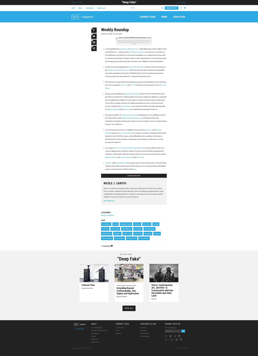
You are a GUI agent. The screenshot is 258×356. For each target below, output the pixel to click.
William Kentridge (128, 118)
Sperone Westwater (132, 94)
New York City (127, 233)
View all (129, 308)
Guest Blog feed (145, 336)
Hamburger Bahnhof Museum (118, 70)
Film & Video (146, 224)
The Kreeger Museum (129, 115)
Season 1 (133, 49)
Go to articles (109, 201)
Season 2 (141, 67)
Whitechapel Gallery (136, 148)
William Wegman (113, 109)
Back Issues (101, 8)
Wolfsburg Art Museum (137, 52)
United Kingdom (119, 238)
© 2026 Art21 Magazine (77, 348)
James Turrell (124, 49)
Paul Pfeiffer (132, 67)
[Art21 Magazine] (82, 14)
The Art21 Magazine (97, 327)
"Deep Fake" (129, 2)
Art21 (73, 8)
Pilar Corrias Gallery (125, 133)
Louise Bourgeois (126, 157)
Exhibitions (137, 224)
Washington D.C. (131, 238)
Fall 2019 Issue (126, 254)
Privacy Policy (179, 348)
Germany (155, 224)
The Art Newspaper (121, 148)
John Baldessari (121, 163)
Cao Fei (133, 85)
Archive (93, 336)
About (80, 8)
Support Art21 (171, 8)
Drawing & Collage (126, 224)
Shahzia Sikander (107, 238)
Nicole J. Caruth (115, 183)
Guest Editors (95, 333)
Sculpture (157, 233)
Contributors (90, 8)
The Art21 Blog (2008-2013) (99, 330)
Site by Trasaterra (87, 348)
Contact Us (94, 339)
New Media (117, 233)
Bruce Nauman (125, 106)
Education (179, 17)
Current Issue (148, 17)
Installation (105, 229)
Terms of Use (186, 348)
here (134, 169)
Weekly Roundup (107, 215)
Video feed (143, 330)
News (164, 17)
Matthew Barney (111, 157)
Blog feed (143, 327)
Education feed (144, 333)
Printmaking (148, 233)
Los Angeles (137, 229)
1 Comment (106, 246)
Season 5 (123, 85)
